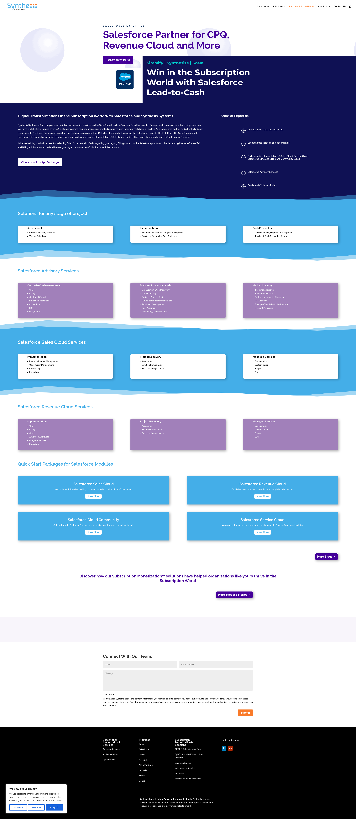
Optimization (109, 760)
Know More (93, 496)
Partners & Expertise (300, 7)
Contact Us (340, 7)
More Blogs (324, 556)
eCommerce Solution (185, 768)
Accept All (54, 807)
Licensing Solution (183, 763)
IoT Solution (180, 773)
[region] (36, 798)
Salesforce (144, 749)
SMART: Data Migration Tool (188, 749)
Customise (18, 807)
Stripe (142, 776)
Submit (245, 712)
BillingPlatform (146, 765)
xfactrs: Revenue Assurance (188, 779)
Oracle (142, 755)
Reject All (36, 807)
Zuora (141, 744)
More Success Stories (232, 594)
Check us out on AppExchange (40, 162)
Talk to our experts (118, 59)
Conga (142, 781)
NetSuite (143, 770)
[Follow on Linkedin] (224, 748)
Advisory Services (111, 749)
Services (261, 7)
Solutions (278, 7)
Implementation (110, 754)
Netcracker (144, 760)
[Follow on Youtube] (230, 748)
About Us (322, 7)
